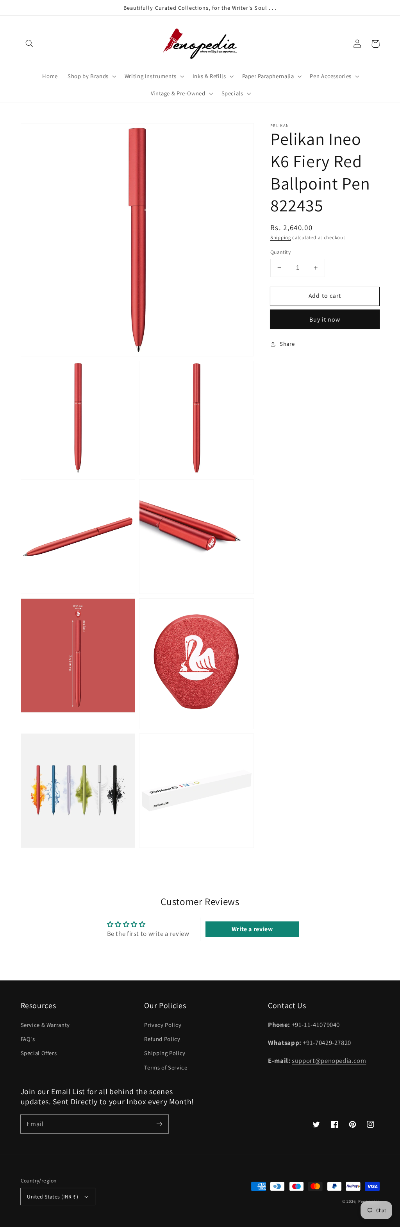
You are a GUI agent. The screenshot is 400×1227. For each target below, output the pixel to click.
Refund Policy (162, 1039)
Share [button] (287, 343)
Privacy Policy (162, 1024)
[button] (30, 44)
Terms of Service (165, 1067)
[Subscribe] (159, 1124)
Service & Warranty (45, 1024)
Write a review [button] (252, 929)
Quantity (280, 252)
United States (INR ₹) (52, 1196)
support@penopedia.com (329, 1060)
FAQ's (28, 1039)
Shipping (280, 237)
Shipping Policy (164, 1053)
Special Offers (39, 1053)
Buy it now (325, 319)
